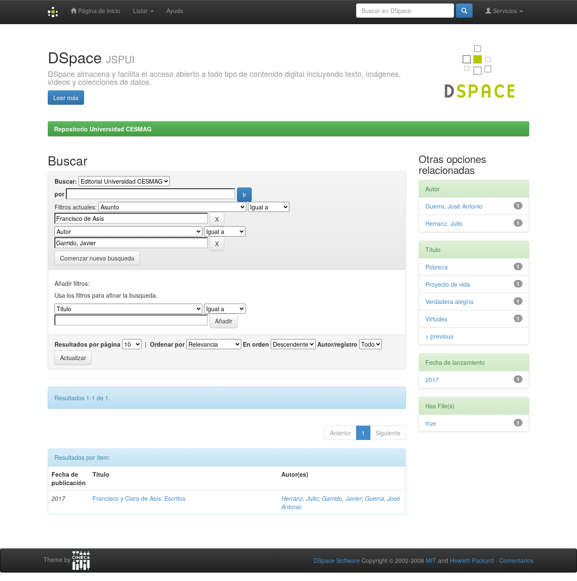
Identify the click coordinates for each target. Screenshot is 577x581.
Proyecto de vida (447, 284)
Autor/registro (337, 344)
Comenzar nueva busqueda (97, 258)
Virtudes (436, 319)
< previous (439, 336)
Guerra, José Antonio (453, 206)
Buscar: (65, 181)
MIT (431, 560)
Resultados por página (87, 344)
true (430, 423)
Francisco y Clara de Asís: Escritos (139, 498)
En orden (256, 344)
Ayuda (174, 10)
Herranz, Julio (299, 498)
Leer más (66, 97)
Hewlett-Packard (472, 560)
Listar (141, 10)
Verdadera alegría (449, 301)
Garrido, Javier (342, 498)
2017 (432, 379)
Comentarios (516, 560)
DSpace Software (336, 560)
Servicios (505, 10)
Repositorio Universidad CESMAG (103, 129)
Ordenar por (167, 344)
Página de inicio (98, 10)
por (59, 194)
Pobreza (436, 267)
